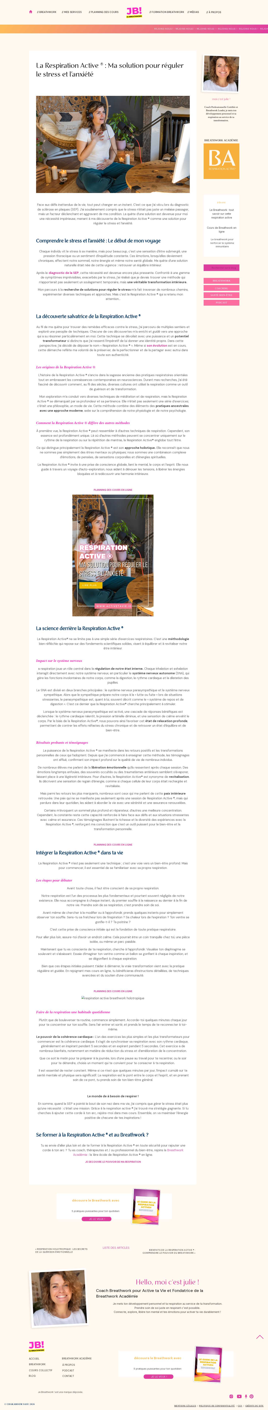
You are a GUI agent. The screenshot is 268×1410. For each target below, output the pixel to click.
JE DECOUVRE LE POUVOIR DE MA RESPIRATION (113, 1161)
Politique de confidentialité (217, 1406)
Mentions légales (185, 1406)
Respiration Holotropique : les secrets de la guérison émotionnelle (61, 1250)
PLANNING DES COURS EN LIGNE (113, 490)
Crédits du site (254, 1406)
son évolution (157, 346)
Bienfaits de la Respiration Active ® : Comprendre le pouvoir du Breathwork (169, 1251)
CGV (240, 1406)
